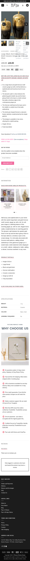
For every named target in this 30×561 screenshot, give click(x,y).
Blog (2, 507)
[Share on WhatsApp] (7, 169)
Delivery (3, 486)
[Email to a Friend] (15, 169)
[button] (2, 5)
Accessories (5, 51)
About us (3, 503)
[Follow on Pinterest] (6, 546)
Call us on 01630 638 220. (18, 134)
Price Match (4, 505)
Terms (2, 522)
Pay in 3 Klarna (5, 510)
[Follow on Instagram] (4, 546)
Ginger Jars (14, 51)
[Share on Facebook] (10, 169)
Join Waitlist (8, 163)
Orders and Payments (7, 483)
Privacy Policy (5, 525)
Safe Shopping (5, 529)
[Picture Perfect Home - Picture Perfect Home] (15, 5)
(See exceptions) (19, 139)
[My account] (23, 5)
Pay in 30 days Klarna (7, 512)
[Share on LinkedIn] (21, 169)
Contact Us (4, 492)
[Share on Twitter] (13, 169)
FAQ (2, 490)
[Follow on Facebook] (2, 546)
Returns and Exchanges (7, 488)
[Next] (26, 24)
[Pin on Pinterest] (18, 169)
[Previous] (4, 24)
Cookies (3, 527)
